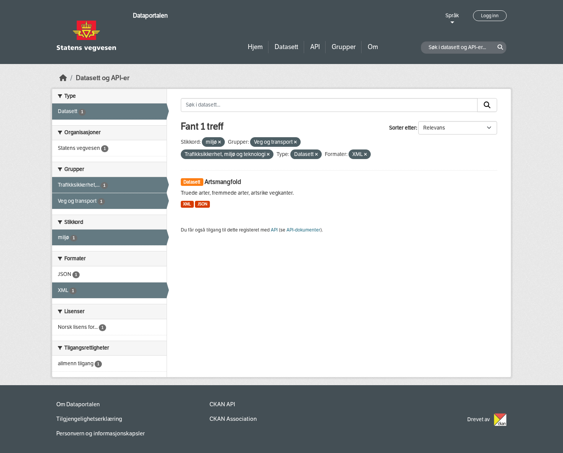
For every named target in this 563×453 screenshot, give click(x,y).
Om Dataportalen (78, 404)
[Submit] (487, 105)
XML (187, 204)
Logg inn (490, 15)
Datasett (286, 47)
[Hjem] (63, 78)
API (315, 47)
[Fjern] (219, 142)
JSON (202, 204)
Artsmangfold (223, 181)
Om (373, 47)
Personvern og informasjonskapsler (100, 433)
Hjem (255, 47)
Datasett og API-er (102, 78)
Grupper (344, 47)
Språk (452, 15)
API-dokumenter (303, 230)
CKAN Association (233, 418)
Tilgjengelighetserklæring (89, 418)
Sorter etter (402, 128)
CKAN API (222, 404)
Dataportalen (150, 15)
